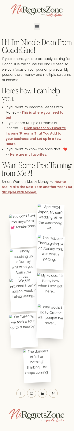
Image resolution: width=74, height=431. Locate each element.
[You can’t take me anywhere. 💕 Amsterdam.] (23, 230)
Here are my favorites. (28, 154)
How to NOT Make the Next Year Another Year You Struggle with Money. (37, 186)
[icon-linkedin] (42, 393)
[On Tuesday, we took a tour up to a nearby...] (23, 330)
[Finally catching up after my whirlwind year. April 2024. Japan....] (24, 265)
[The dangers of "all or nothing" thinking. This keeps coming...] (37, 366)
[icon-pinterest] (53, 393)
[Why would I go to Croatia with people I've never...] (50, 321)
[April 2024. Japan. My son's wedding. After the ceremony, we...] (50, 221)
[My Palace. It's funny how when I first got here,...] (50, 290)
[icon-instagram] (31, 393)
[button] (37, 26)
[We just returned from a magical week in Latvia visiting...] (23, 294)
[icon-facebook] (20, 393)
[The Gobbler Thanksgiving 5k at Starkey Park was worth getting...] (50, 252)
